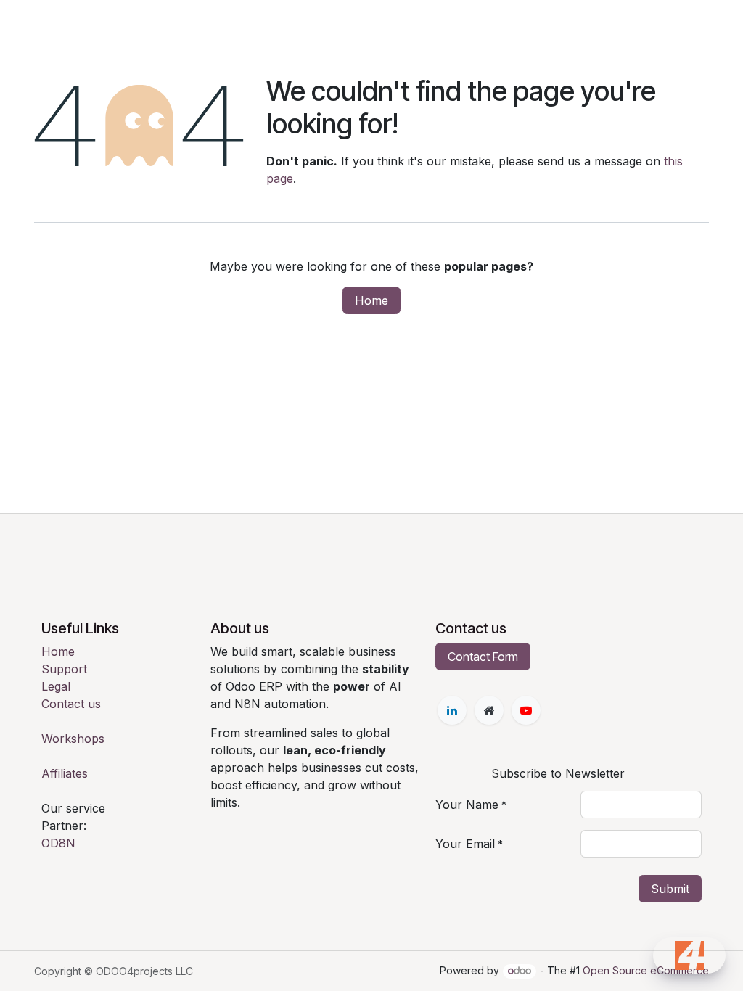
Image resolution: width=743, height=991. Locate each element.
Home (371, 300)
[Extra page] (489, 710)
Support (64, 669)
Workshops (72, 738)
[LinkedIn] (452, 710)
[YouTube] (526, 710)
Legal (55, 686)
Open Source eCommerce (646, 970)
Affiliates (64, 773)
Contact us (71, 703)
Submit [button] (670, 888)
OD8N (58, 843)
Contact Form (483, 656)
